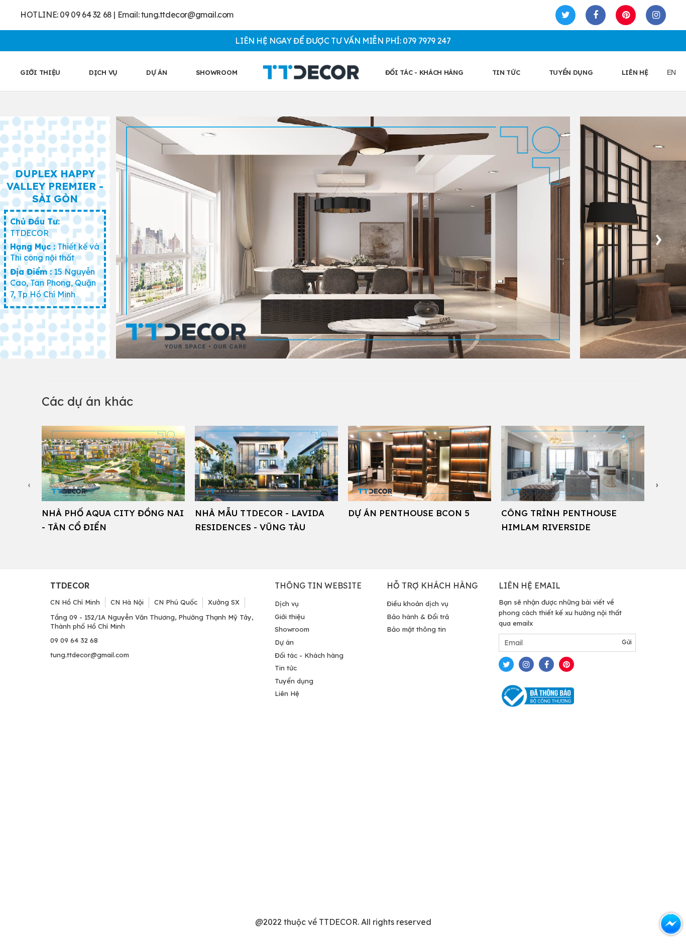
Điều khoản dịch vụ (417, 604)
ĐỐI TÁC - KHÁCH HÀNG (424, 72)
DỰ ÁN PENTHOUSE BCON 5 (409, 513)
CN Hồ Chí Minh (75, 602)
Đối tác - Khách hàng (309, 655)
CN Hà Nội (127, 602)
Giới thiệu (290, 617)
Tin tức (286, 668)
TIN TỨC (506, 72)
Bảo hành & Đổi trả (418, 617)
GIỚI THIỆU (40, 72)
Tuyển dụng (294, 681)
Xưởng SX (224, 602)
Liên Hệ (287, 693)
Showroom (292, 629)
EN (671, 72)
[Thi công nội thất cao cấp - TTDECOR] (311, 72)
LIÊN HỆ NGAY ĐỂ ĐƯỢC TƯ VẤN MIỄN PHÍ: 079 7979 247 (342, 41)
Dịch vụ (103, 72)
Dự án (156, 72)
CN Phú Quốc (175, 602)
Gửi (627, 642)
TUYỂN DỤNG (571, 72)
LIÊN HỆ (635, 72)
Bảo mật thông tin (416, 629)
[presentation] (658, 237)
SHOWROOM (217, 72)
